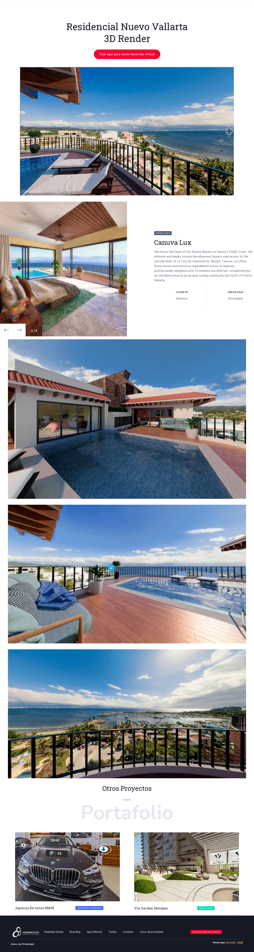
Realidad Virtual (53, 932)
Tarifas (112, 932)
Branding (75, 932)
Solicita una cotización (206, 932)
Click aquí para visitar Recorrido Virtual (127, 54)
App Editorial (94, 932)
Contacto (128, 932)
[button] (6, 330)
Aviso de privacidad (151, 932)
